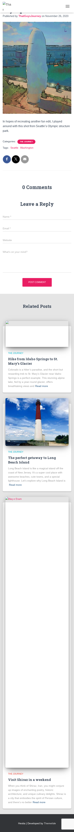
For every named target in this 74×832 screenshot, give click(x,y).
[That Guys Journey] (8, 6)
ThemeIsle (50, 823)
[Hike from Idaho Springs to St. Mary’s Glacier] (37, 333)
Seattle (14, 147)
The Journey (26, 142)
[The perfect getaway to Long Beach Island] (37, 421)
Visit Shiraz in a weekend (29, 779)
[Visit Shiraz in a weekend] (37, 631)
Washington (26, 147)
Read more (41, 386)
